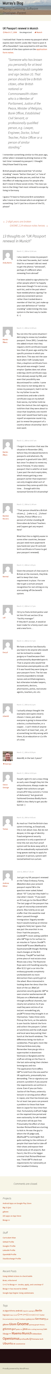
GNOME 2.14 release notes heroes (29, 225)
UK (14, 1344)
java (25, 1328)
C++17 (36, 1315)
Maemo (17, 1333)
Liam (45, 1329)
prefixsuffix (24, 1339)
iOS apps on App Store (12, 1216)
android (19, 1310)
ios (21, 1329)
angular (25, 1311)
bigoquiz (6, 1315)
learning (40, 1329)
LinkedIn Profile (9, 1250)
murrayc (8, 764)
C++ (20, 1314)
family (17, 1319)
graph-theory (40, 1325)
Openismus (11, 1338)
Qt (30, 1338)
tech (41, 1339)
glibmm (6, 1324)
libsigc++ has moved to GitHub (15, 1289)
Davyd (5, 652)
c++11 (26, 1314)
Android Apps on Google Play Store (17, 1203)
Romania (35, 1339)
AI (3, 1311)
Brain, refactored (10, 1280)
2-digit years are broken (17, 221)
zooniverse (20, 1344)
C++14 (31, 1315)
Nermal (5, 576)
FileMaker (22, 1319)
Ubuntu (8, 1343)
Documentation (8, 1319)
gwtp (18, 1329)
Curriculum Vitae (9, 1237)
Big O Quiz (7, 1207)
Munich (39, 32)
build (15, 1315)
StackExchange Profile (12, 1258)
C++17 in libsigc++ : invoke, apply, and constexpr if (23, 1284)
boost (12, 1315)
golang (32, 1325)
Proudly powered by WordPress (16, 1368)
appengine (31, 1311)
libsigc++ (6, 1220)
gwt (14, 1329)
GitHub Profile (8, 1242)
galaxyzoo (30, 1319)
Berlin (38, 1310)
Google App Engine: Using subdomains (18, 1293)
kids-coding (32, 1329)
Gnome (23, 1323)
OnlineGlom (37, 1334)
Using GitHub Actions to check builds (17, 1276)
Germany (40, 1318)
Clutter (42, 1315)
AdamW (6, 716)
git (47, 1319)
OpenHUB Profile (9, 1254)
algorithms (9, 1310)
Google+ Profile (9, 1246)
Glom (12, 1324)
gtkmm (5, 1211)
